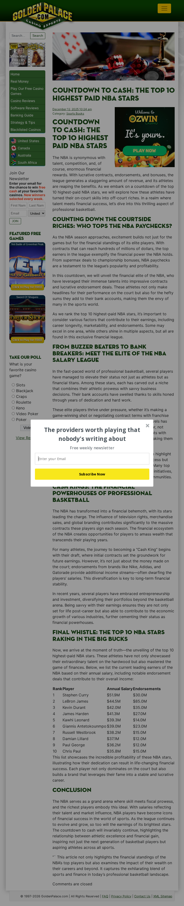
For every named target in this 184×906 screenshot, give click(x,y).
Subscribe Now (92, 474)
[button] (92, 434)
